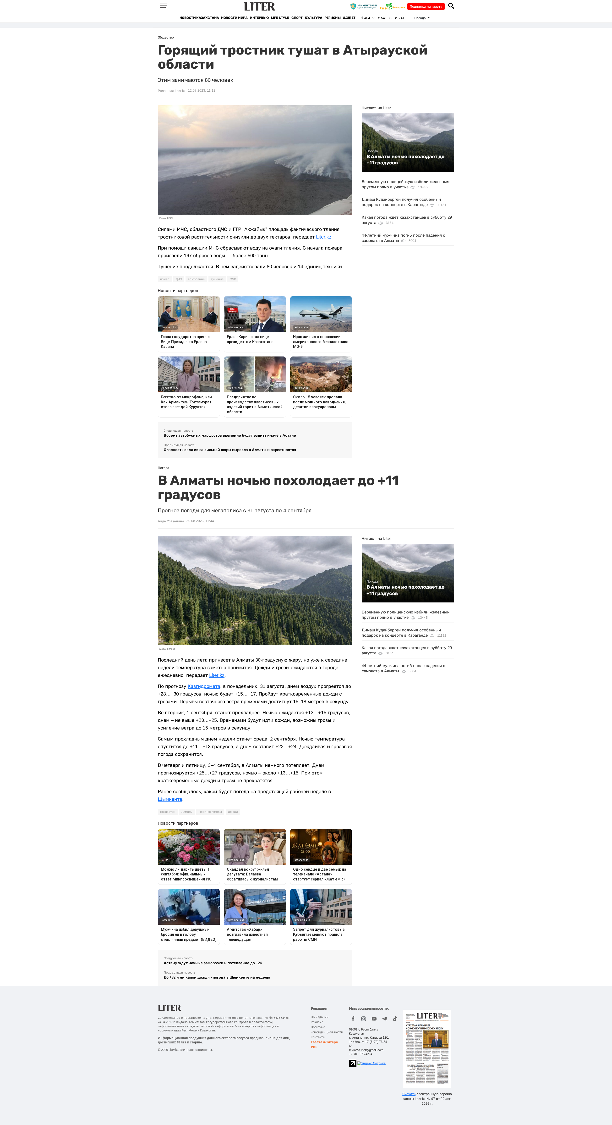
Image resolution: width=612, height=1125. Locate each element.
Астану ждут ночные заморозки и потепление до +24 (213, 963)
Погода (372, 151)
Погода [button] (420, 18)
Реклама (317, 1022)
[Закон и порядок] (364, 6)
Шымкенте (170, 799)
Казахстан (167, 811)
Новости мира (234, 18)
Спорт (296, 18)
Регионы (332, 18)
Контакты (318, 1037)
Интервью (259, 18)
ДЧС (179, 279)
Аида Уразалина (171, 521)
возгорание (196, 279)
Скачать (408, 1094)
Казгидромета (204, 686)
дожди (233, 811)
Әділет (349, 18)
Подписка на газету (426, 6)
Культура (313, 18)
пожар (164, 279)
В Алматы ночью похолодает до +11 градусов (405, 160)
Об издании (319, 1017)
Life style (280, 18)
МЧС (233, 279)
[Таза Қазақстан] (393, 6)
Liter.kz (323, 236)
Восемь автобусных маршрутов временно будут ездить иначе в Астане (230, 435)
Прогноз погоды (210, 811)
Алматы (186, 811)
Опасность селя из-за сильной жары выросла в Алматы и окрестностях (230, 450)
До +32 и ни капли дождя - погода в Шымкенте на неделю (217, 977)
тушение (217, 279)
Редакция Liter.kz (172, 91)
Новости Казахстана (199, 18)
